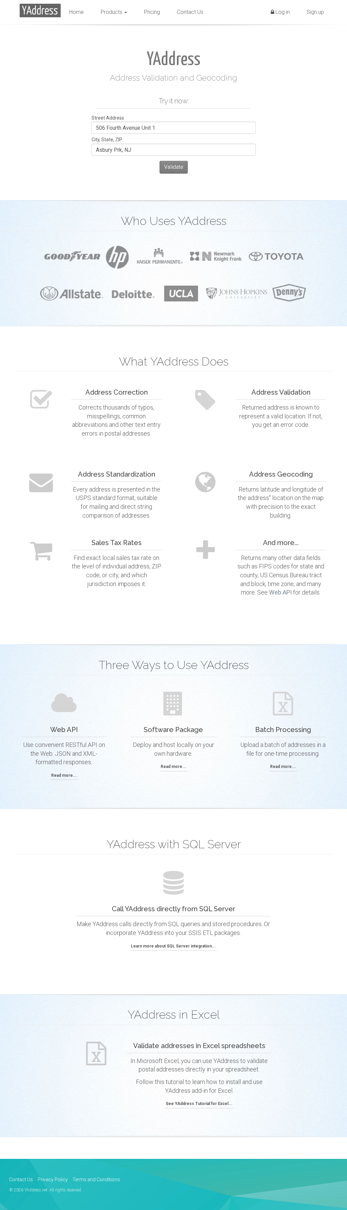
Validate (173, 167)
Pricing (152, 12)
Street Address (107, 118)
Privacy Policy (53, 1179)
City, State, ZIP (106, 139)
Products (112, 12)
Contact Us (190, 12)
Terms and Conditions (96, 1179)
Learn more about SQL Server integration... (173, 946)
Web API (280, 592)
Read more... (64, 775)
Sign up (315, 12)
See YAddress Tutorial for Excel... (199, 1103)
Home (76, 12)
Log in (282, 12)
